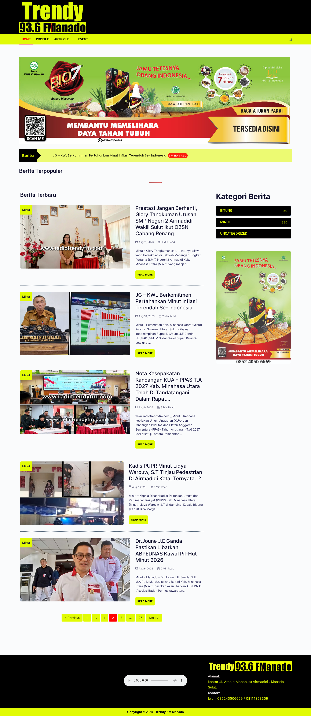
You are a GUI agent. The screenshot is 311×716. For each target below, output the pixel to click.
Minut (26, 210)
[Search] (290, 39)
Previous (74, 617)
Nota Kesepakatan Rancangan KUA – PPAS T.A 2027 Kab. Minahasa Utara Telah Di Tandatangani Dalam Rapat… (168, 386)
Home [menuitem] (26, 39)
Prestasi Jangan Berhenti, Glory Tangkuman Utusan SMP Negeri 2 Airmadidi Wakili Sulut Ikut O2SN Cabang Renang (166, 221)
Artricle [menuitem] (61, 39)
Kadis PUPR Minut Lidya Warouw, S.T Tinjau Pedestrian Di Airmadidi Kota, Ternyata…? (165, 472)
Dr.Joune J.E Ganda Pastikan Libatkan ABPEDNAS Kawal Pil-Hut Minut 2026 (166, 550)
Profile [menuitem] (42, 39)
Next (152, 617)
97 (140, 617)
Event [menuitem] (83, 39)
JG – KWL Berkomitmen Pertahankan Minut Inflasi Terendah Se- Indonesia (166, 301)
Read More (145, 274)
